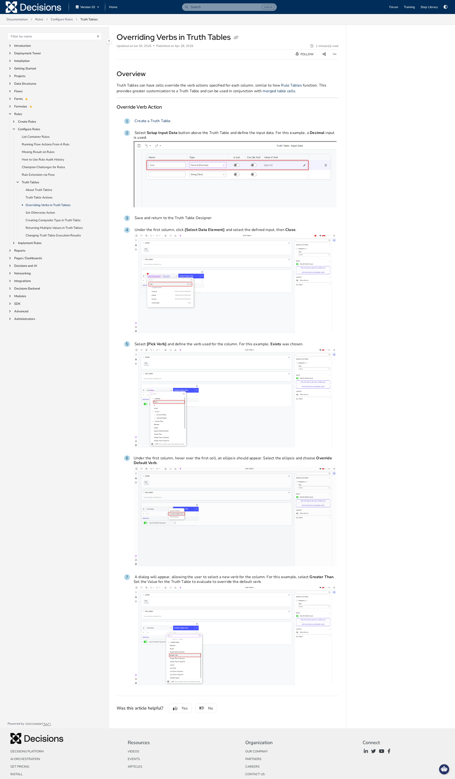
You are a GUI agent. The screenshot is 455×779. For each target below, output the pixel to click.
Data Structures (25, 84)
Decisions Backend (27, 288)
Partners (253, 759)
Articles (135, 767)
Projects (19, 76)
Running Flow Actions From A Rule (45, 144)
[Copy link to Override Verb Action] (169, 107)
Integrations (22, 281)
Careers (252, 767)
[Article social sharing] (324, 54)
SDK (17, 304)
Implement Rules (29, 243)
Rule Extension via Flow (38, 175)
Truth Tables (89, 19)
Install (16, 774)
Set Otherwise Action (40, 213)
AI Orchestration (25, 759)
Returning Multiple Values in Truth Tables (54, 228)
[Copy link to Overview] (153, 74)
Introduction (22, 46)
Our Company (256, 751)
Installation (22, 61)
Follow (307, 54)
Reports (19, 251)
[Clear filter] (98, 36)
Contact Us (255, 774)
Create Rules (27, 122)
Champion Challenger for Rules (43, 167)
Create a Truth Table (152, 121)
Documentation (17, 19)
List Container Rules (36, 137)
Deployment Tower (27, 53)
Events (134, 759)
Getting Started (25, 68)
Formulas (20, 106)
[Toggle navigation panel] (109, 41)
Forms (18, 99)
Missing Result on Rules (38, 152)
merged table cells (279, 91)
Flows (18, 91)
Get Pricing (19, 767)
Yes (185, 708)
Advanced (21, 311)
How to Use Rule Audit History (43, 159)
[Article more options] (334, 54)
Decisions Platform (27, 751)
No (210, 708)
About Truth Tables (39, 190)
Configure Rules (62, 19)
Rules (39, 19)
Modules (20, 296)
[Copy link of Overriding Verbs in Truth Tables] (236, 38)
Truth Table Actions (39, 197)
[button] (229, 7)
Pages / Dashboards (28, 258)
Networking (22, 273)
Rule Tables (291, 85)
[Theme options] (445, 7)
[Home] (33, 7)
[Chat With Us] (444, 769)
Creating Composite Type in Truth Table (53, 220)
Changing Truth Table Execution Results (53, 235)
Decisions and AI (25, 266)
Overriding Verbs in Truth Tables (48, 205)
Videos (133, 751)
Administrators (24, 319)
